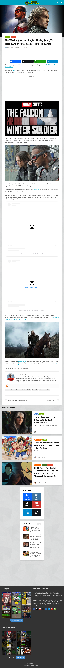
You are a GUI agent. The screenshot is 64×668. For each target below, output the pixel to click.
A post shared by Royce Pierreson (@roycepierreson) (32, 310)
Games (36, 414)
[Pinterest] (52, 609)
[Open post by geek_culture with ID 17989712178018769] (26, 611)
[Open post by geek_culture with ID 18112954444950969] (16, 598)
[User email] (7, 385)
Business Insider (22, 361)
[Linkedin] (46, 609)
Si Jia (38, 457)
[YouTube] (40, 609)
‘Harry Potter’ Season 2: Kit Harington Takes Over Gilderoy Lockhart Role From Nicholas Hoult (35, 546)
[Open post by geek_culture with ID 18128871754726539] (26, 598)
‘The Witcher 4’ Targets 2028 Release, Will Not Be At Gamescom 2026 (45, 420)
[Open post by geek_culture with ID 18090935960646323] (6, 611)
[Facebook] (34, 609)
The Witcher (36, 189)
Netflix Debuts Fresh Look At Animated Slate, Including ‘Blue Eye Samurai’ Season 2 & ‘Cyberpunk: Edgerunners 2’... (46, 472)
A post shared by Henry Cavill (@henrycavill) (32, 254)
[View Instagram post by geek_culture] (10, 604)
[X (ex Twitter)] (43, 609)
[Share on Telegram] (52, 61)
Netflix (12, 390)
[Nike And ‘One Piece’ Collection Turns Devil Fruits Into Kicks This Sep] (26, 528)
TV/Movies (14, 36)
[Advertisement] (33, 54)
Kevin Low (39, 432)
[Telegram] (49, 609)
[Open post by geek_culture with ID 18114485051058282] (16, 611)
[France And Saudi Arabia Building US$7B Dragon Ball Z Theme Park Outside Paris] (26, 553)
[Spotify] (55, 609)
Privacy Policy (27, 665)
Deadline (14, 70)
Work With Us (33, 665)
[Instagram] (37, 609)
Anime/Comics (38, 439)
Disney (7, 390)
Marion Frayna (10, 47)
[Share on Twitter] (28, 61)
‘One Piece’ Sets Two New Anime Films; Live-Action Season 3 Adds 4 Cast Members (47, 445)
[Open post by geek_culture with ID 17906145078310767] (6, 598)
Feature (44, 465)
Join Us (38, 665)
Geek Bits (8, 36)
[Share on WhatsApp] (40, 61)
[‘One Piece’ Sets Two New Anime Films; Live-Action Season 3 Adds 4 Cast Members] (17, 448)
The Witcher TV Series (45, 390)
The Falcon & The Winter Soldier (23, 390)
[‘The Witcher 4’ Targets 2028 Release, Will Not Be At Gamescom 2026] (17, 422)
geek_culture (6, 593)
